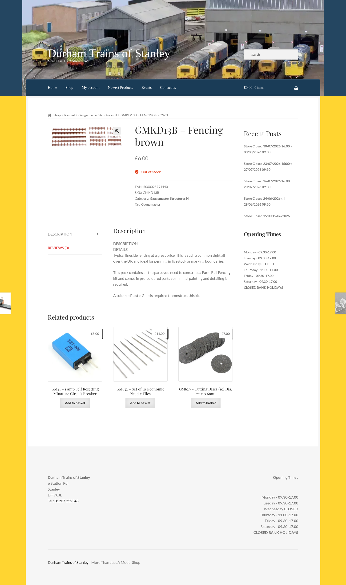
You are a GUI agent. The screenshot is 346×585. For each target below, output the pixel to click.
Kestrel (69, 115)
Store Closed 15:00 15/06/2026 (267, 216)
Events (146, 87)
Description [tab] (60, 234)
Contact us (168, 87)
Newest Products (120, 87)
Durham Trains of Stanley (109, 53)
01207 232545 (67, 501)
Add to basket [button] (75, 403)
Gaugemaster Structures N (97, 115)
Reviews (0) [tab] (58, 247)
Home (52, 87)
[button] (117, 131)
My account (90, 87)
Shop (69, 87)
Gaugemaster (151, 204)
